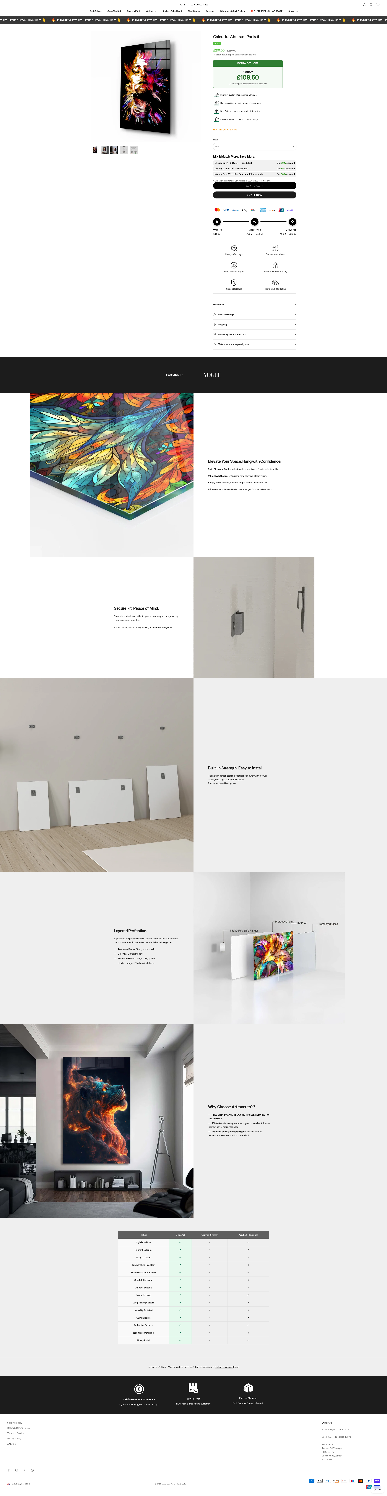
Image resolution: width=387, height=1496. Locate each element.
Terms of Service (15, 1433)
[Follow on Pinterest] (24, 1470)
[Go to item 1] (95, 150)
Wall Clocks (194, 11)
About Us (292, 11)
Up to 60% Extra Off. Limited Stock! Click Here (49, 20)
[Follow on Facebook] (8, 1470)
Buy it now (254, 195)
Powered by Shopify (178, 1484)
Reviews (210, 11)
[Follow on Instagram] (16, 1470)
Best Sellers (95, 11)
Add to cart (254, 185)
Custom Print (133, 11)
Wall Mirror (151, 11)
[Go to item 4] (124, 150)
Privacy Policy (14, 1438)
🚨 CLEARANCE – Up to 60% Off (267, 11)
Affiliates (11, 1443)
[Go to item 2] (104, 150)
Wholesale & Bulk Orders (232, 11)
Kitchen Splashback (172, 11)
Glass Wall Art (114, 11)
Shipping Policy (14, 1422)
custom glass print (224, 1367)
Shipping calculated (235, 54)
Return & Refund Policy (18, 1427)
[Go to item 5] (133, 150)
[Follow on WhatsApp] (32, 1470)
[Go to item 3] (114, 150)
